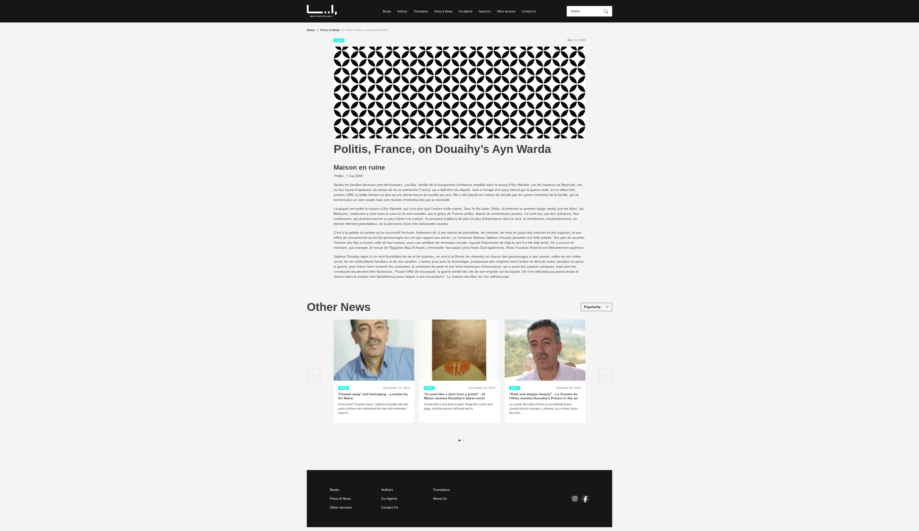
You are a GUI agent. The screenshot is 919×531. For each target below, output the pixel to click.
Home (311, 30)
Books (387, 11)
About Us (485, 11)
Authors (402, 11)
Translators (421, 11)
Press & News (443, 11)
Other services (506, 11)
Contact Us (529, 11)
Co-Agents (465, 11)
